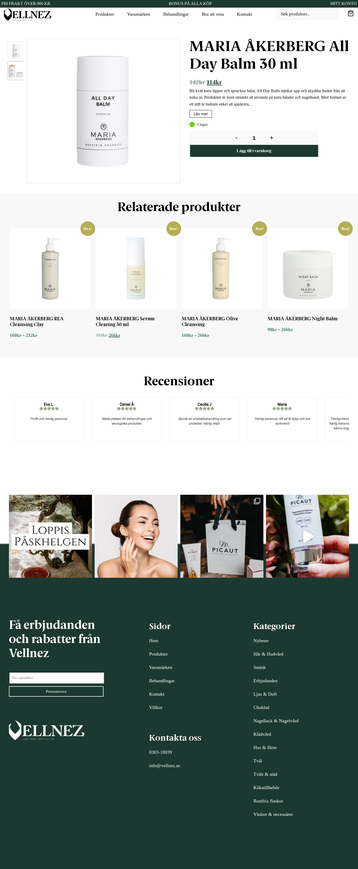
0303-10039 (160, 752)
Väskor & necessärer (273, 814)
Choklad (261, 707)
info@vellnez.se (164, 765)
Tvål (257, 760)
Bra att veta (213, 14)
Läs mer (201, 114)
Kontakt (244, 14)
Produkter (104, 14)
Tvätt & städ (265, 774)
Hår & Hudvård (268, 654)
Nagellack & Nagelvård (276, 720)
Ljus (257, 694)
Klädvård (262, 734)
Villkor (155, 707)
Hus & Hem (264, 747)
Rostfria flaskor (268, 801)
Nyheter (261, 640)
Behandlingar (176, 14)
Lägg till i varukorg (254, 150)
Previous (22, 112)
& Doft (269, 694)
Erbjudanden (265, 680)
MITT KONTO (343, 3)
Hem (153, 640)
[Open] (50, 536)
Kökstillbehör (266, 787)
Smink (259, 667)
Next (184, 112)
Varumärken (138, 14)
